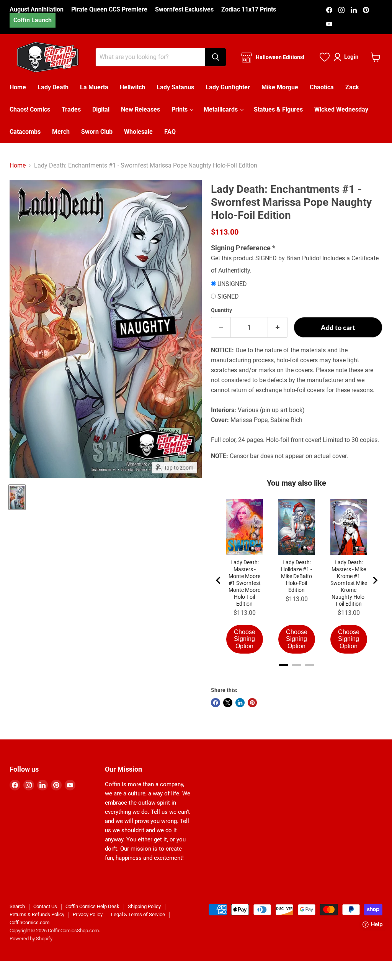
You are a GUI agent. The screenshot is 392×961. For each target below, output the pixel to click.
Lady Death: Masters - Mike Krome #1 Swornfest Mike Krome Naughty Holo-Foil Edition (348, 583)
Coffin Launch (32, 20)
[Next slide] (374, 580)
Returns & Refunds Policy (37, 914)
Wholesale (138, 131)
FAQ (170, 131)
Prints (180, 109)
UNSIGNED (232, 284)
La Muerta (94, 87)
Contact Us (45, 906)
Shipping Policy (144, 906)
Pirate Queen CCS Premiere (109, 9)
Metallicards (221, 109)
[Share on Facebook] (215, 702)
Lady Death (53, 87)
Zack (352, 87)
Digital (100, 109)
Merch (61, 131)
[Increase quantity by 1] (277, 327)
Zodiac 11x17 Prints (248, 9)
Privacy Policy (88, 914)
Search (17, 906)
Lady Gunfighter (228, 87)
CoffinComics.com (29, 922)
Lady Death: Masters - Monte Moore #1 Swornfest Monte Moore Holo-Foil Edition (245, 583)
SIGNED (228, 296)
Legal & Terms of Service (138, 914)
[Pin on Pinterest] (252, 702)
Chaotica (322, 87)
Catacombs (25, 131)
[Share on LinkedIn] (240, 702)
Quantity (221, 310)
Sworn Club (97, 131)
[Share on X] (227, 702)
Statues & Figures (278, 109)
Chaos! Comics (30, 109)
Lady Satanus (175, 87)
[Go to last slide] (218, 580)
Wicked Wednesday (341, 109)
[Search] (215, 57)
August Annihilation (37, 9)
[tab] (283, 665)
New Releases (140, 109)
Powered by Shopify (31, 938)
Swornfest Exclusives (184, 9)
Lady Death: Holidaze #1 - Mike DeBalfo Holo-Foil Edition (296, 576)
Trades (71, 109)
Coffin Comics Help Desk (92, 906)
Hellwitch (132, 87)
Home (18, 87)
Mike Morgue (279, 87)
